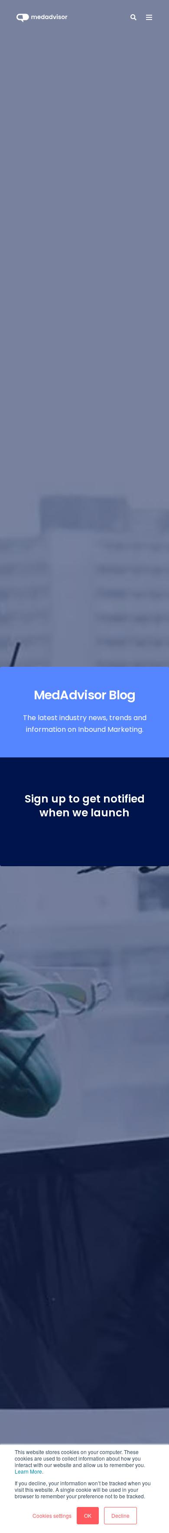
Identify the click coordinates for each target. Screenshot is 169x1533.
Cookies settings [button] (52, 1515)
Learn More (28, 1471)
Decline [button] (120, 1515)
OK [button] (87, 1515)
